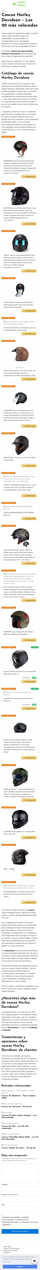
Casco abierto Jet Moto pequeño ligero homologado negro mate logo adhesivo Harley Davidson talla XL (18, 304)
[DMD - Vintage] (20, 856)
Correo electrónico (10, 1194)
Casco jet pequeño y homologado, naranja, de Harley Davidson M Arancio (20, 329)
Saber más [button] (7, 1262)
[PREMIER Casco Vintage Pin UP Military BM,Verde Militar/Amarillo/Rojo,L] (20, 619)
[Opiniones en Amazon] (20, 365)
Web (3, 1204)
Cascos (4, 11)
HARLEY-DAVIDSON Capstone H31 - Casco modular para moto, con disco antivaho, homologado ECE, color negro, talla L (20, 487)
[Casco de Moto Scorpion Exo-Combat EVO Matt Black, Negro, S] (20, 659)
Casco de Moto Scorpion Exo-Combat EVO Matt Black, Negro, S (20, 672)
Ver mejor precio (30, 176)
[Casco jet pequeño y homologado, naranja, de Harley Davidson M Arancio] (20, 323)
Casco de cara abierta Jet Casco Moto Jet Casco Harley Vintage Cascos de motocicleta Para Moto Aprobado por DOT (19, 373)
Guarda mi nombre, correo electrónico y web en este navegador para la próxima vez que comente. (20, 1221)
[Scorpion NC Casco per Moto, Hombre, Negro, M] (20, 693)
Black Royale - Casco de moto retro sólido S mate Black (19, 458)
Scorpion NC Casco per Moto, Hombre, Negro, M (18, 699)
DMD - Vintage (9, 869)
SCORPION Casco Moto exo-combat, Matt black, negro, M (19, 833)
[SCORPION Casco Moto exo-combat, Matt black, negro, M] (20, 819)
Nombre (5, 1184)
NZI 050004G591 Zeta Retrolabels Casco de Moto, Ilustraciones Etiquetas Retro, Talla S (19, 894)
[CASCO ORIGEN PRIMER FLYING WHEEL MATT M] (20, 507)
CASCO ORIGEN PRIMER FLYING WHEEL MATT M (19, 514)
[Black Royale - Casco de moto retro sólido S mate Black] (20, 445)
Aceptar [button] (20, 1266)
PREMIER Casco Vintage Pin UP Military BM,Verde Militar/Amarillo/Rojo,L (18, 633)
